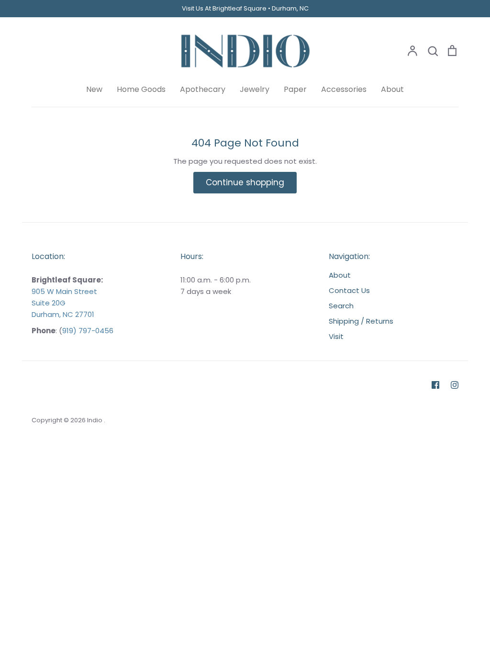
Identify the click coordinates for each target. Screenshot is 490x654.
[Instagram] (454, 385)
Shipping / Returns (361, 321)
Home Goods (141, 89)
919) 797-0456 (87, 331)
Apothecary (202, 89)
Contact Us (349, 290)
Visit (336, 336)
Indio (95, 420)
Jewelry (254, 89)
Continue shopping (245, 182)
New (94, 89)
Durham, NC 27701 (63, 314)
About (392, 89)
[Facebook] (435, 385)
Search (341, 306)
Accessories (344, 89)
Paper (295, 89)
